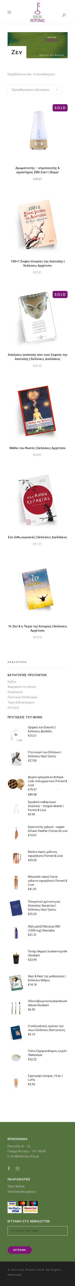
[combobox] (35, 90)
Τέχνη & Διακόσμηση (21, 702)
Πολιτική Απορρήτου (21, 1191)
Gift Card (13, 707)
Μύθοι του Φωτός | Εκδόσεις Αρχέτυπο (38, 448)
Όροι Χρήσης (16, 1186)
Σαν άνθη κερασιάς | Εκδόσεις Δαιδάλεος (37, 537)
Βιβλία (12, 681)
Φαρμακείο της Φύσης (22, 686)
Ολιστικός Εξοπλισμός (22, 697)
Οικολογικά (15, 692)
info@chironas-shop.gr (24, 1156)
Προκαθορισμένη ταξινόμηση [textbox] (30, 89)
